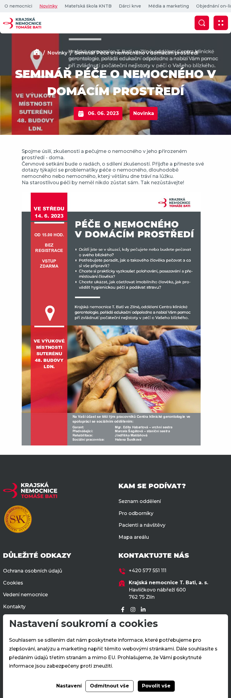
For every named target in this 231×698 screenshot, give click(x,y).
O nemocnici (18, 6)
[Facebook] (123, 610)
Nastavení (69, 686)
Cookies (13, 583)
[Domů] (36, 52)
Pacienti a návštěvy (142, 525)
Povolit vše (156, 686)
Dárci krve (130, 6)
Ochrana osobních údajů (32, 571)
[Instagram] (133, 610)
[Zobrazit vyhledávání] (202, 23)
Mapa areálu (134, 537)
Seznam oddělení (140, 501)
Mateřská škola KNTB (88, 6)
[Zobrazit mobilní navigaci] (221, 23)
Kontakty (14, 607)
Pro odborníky (136, 513)
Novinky (48, 6)
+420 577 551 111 (147, 570)
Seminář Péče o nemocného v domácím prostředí (136, 53)
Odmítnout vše (109, 686)
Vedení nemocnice (25, 594)
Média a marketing (168, 6)
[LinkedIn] (144, 610)
